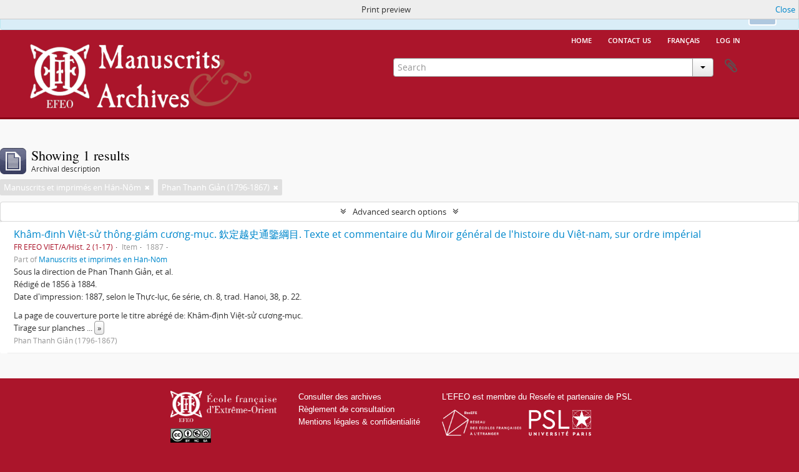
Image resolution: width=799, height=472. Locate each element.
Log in (728, 39)
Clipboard (731, 66)
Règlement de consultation (346, 409)
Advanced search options (399, 211)
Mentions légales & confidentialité (359, 421)
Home (581, 39)
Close (785, 9)
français (683, 39)
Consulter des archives (339, 396)
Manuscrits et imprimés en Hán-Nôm (103, 259)
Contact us (629, 39)
